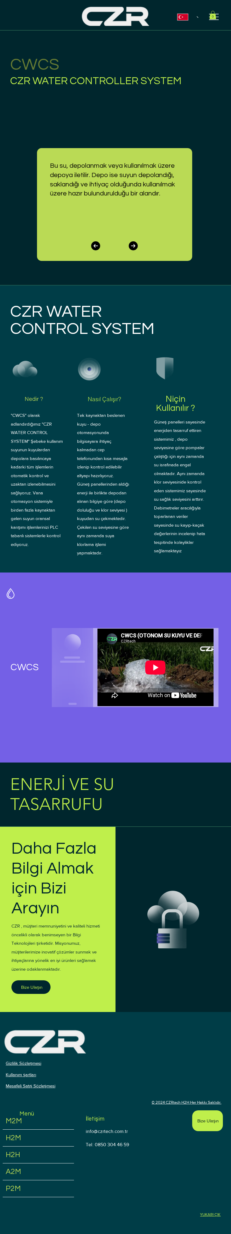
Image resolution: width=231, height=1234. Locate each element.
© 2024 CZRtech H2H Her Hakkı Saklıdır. (186, 1102)
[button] (212, 15)
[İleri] (133, 245)
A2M (13, 1171)
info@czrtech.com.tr (107, 1131)
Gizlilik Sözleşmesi (23, 1063)
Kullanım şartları (21, 1074)
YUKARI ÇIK (210, 1214)
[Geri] (95, 245)
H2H (13, 1155)
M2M (14, 1121)
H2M (13, 1138)
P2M (13, 1188)
